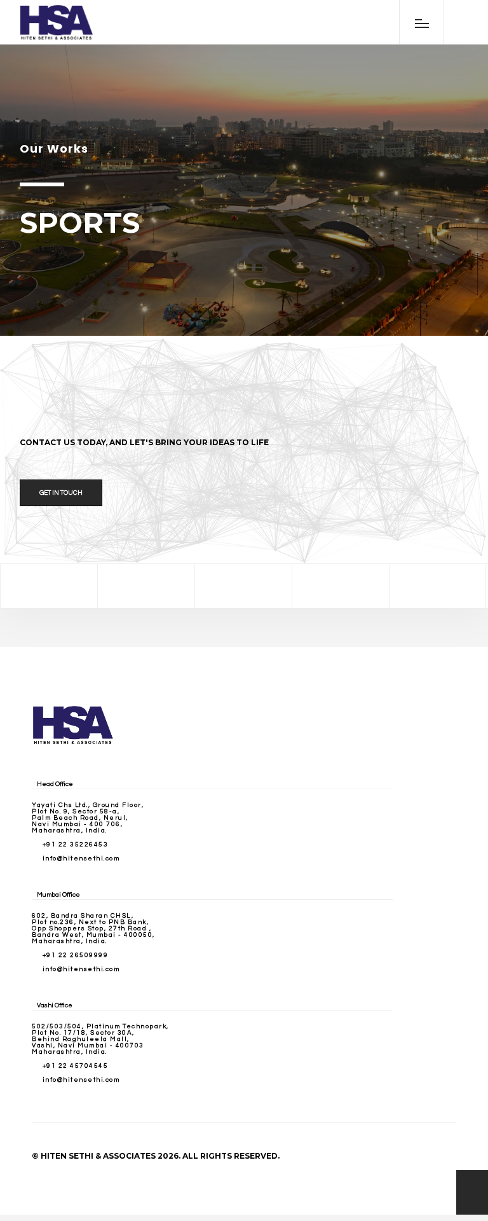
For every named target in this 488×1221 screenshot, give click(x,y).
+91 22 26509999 (76, 955)
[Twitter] (146, 586)
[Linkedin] (340, 586)
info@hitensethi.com (81, 858)
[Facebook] (48, 586)
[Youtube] (437, 586)
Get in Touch (61, 493)
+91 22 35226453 (76, 844)
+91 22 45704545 (76, 1066)
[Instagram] (243, 586)
